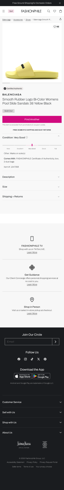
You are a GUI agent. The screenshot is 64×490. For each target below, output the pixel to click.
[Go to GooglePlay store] (41, 378)
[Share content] (60, 19)
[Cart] (61, 11)
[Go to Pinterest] (45, 359)
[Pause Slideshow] (60, 3)
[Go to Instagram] (25, 359)
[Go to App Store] (23, 378)
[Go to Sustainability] (45, 444)
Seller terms (16, 467)
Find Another (32, 119)
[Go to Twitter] (38, 359)
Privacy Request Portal (48, 462)
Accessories (18, 20)
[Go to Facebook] (19, 359)
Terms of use (28, 467)
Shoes (28, 20)
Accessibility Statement (15, 462)
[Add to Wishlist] (56, 27)
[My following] (55, 11)
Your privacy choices (44, 467)
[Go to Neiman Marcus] (24, 444)
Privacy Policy (32, 462)
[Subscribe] (55, 341)
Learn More (32, 252)
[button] (49, 11)
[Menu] (4, 11)
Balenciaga (6, 20)
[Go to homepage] (31, 11)
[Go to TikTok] (32, 359)
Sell (11, 11)
